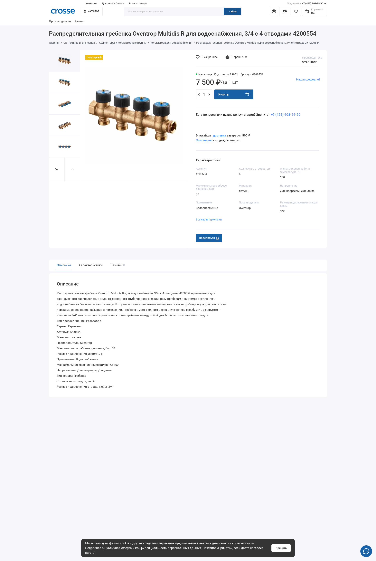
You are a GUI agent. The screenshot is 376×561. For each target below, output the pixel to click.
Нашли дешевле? (308, 79)
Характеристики (91, 265)
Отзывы (117, 265)
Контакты (91, 3)
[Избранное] (295, 11)
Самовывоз (204, 140)
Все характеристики (209, 219)
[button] (57, 169)
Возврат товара (138, 3)
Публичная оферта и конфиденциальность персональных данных (152, 548)
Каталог (93, 11)
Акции (79, 21)
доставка (219, 135)
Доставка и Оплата (113, 3)
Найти (233, 11)
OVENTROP (309, 61)
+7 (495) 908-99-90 (305, 3)
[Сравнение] (284, 11)
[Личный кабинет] (274, 11)
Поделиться (207, 237)
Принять (281, 548)
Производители (60, 21)
